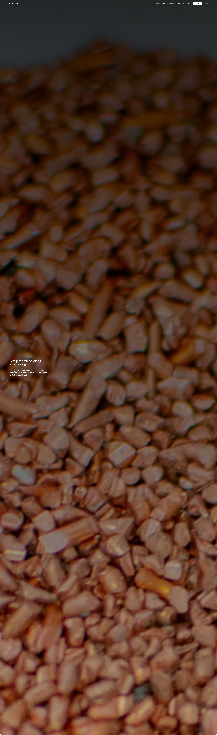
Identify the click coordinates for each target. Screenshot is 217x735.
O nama (158, 3)
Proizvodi (171, 3)
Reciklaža (164, 3)
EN (207, 3)
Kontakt (189, 3)
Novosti (184, 3)
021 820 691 (197, 3)
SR (204, 3)
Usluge (178, 3)
